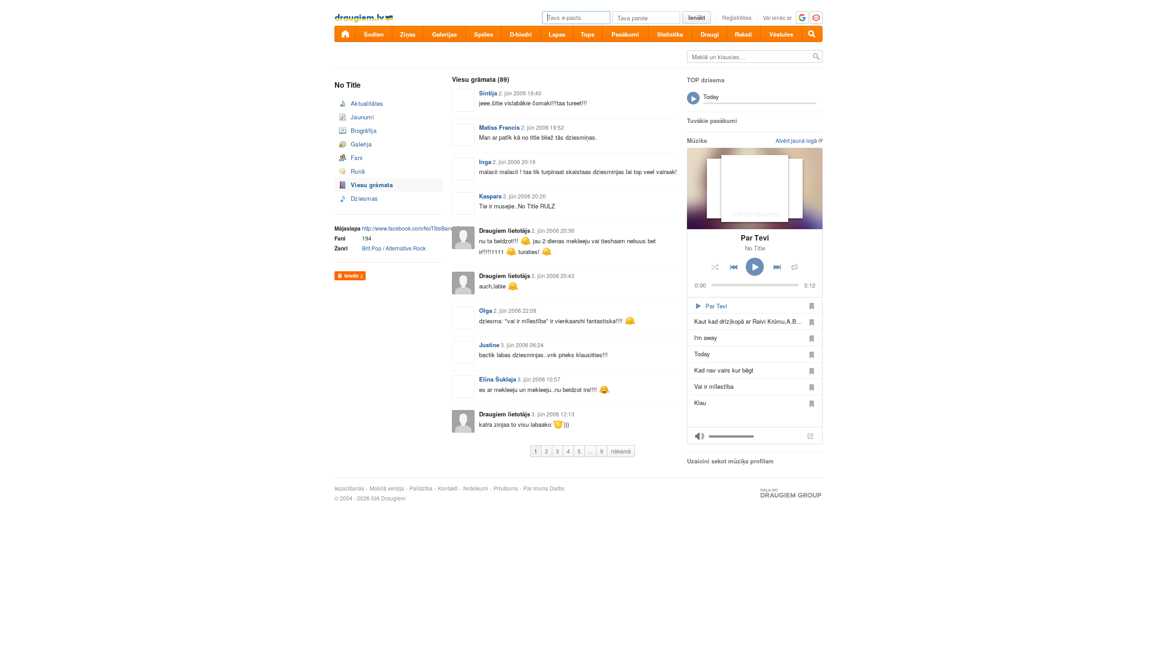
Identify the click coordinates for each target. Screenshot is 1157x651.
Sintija (488, 93)
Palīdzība (421, 488)
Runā (358, 171)
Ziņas (407, 34)
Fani (356, 157)
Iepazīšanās (349, 488)
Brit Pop (371, 248)
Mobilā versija (387, 488)
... (590, 451)
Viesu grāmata (372, 184)
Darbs (557, 488)
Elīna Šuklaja (497, 379)
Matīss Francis (499, 127)
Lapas (557, 34)
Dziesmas (364, 198)
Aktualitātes (367, 103)
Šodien (374, 34)
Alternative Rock (406, 248)
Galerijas (444, 34)
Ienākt (696, 17)
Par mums (535, 488)
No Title (755, 248)
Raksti (743, 34)
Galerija (361, 144)
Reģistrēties (737, 17)
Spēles (483, 34)
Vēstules (781, 34)
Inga (485, 161)
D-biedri (521, 34)
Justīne (489, 344)
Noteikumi (475, 488)
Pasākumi (625, 34)
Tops (587, 34)
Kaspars (490, 196)
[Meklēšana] (812, 34)
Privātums (506, 488)
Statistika (670, 34)
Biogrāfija (363, 130)
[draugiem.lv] (344, 34)
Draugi (710, 34)
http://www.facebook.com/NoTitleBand (408, 228)
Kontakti (448, 488)
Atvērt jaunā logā (796, 140)
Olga (485, 310)
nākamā (621, 451)
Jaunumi (362, 117)
